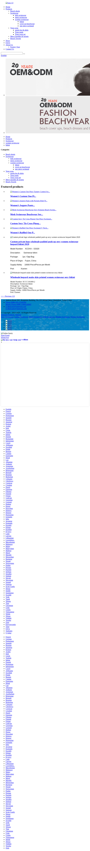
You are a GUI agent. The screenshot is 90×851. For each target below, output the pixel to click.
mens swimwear (21, 17)
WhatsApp (5, 338)
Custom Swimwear (21, 317)
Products (9, 9)
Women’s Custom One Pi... (23, 196)
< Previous (7, 296)
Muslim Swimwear (62, 317)
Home (8, 7)
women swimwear (22, 20)
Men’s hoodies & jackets (19, 36)
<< (2, 296)
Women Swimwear (77, 317)
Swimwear (14, 13)
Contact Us (10, 49)
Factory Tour (15, 47)
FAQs (8, 43)
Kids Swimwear (49, 317)
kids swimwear (20, 15)
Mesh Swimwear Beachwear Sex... (26, 214)
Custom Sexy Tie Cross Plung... (25, 223)
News (8, 41)
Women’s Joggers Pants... (22, 205)
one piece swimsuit (27, 26)
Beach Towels (15, 39)
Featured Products (7, 315)
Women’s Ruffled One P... (22, 232)
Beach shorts (15, 11)
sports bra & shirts (21, 30)
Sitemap (18, 315)
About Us (9, 45)
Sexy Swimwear (7, 317)
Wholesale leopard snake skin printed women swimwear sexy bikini (42, 277)
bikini (22, 22)
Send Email (5, 335)
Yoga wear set (20, 34)
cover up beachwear (27, 24)
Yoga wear (14, 28)
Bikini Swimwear (35, 317)
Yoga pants (19, 32)
